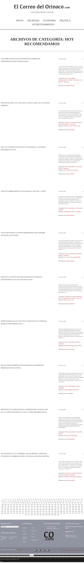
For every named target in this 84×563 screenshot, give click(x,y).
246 (79, 511)
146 (32, 506)
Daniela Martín (70, 85)
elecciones (69, 257)
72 (77, 501)
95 (48, 502)
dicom (69, 300)
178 (43, 508)
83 (21, 502)
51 (29, 501)
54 (36, 501)
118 (31, 504)
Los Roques (78, 211)
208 (49, 509)
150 (43, 506)
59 (47, 501)
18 (35, 499)
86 (28, 502)
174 (32, 508)
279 (35, 514)
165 (5, 508)
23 (47, 499)
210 (55, 509)
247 (82, 511)
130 (67, 504)
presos (72, 170)
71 (75, 501)
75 (2, 502)
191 (82, 508)
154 (55, 506)
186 (67, 508)
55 (38, 501)
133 (76, 504)
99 (57, 502)
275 (82, 513)
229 (29, 511)
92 (41, 502)
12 (21, 499)
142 (20, 506)
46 (18, 501)
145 (29, 506)
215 (70, 509)
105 (75, 502)
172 (26, 508)
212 (61, 509)
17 (33, 499)
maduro (80, 345)
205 (41, 509)
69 (70, 501)
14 (26, 499)
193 (5, 509)
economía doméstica (76, 122)
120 (37, 504)
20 (40, 499)
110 (8, 504)
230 (32, 511)
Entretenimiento (43, 24)
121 (40, 504)
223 (11, 511)
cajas (70, 125)
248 (2, 513)
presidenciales (77, 257)
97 (53, 502)
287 (58, 514)
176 (38, 508)
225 (17, 511)
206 (43, 509)
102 (66, 502)
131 (70, 504)
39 (1, 501)
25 (51, 499)
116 (26, 504)
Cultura (33, 527)
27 (56, 499)
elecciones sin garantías (70, 345)
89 (34, 502)
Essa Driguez (69, 393)
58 (45, 501)
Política (65, 20)
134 (79, 504)
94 (46, 502)
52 (31, 501)
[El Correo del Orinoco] (42, 7)
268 (61, 513)
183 (58, 508)
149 (41, 506)
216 (73, 509)
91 (39, 502)
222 (8, 511)
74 (82, 501)
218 (79, 509)
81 (16, 502)
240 (61, 511)
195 (11, 509)
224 (14, 511)
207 (46, 509)
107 (81, 502)
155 (58, 506)
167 (11, 508)
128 (61, 504)
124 (49, 504)
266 (55, 513)
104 (72, 502)
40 (4, 501)
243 (70, 511)
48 (22, 501)
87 (30, 502)
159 (70, 506)
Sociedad (33, 20)
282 (43, 514)
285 (52, 514)
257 (29, 513)
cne (65, 257)
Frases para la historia (51, 526)
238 (55, 511)
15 (28, 499)
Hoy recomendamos (70, 78)
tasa (72, 300)
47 (20, 501)
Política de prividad (70, 550)
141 (17, 506)
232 (38, 511)
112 (14, 504)
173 (29, 508)
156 (61, 506)
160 (73, 506)
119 (34, 504)
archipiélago (67, 211)
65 (61, 501)
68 (68, 501)
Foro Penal (67, 170)
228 (26, 511)
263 (46, 513)
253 (17, 513)
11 (19, 499)
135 (81, 504)
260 (38, 513)
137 (5, 506)
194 (8, 509)
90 (37, 502)
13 (24, 499)
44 (13, 501)
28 (58, 499)
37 (79, 499)
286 (55, 514)
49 (24, 501)
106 (78, 502)
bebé (72, 211)
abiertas (66, 125)
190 (79, 508)
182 (55, 508)
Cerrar (1, 561)
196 (14, 509)
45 (15, 501)
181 (52, 508)
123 (46, 504)
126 (55, 504)
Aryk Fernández (70, 129)
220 (2, 511)
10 (17, 499)
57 (43, 501)
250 (8, 513)
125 (52, 504)
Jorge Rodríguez (68, 389)
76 (5, 502)
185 (64, 508)
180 (49, 508)
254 (20, 513)
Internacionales (62, 80)
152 (49, 506)
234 (43, 511)
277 (29, 514)
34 (72, 499)
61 (52, 501)
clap (79, 125)
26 (54, 499)
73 (80, 501)
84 (23, 502)
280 (38, 514)
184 (61, 508)
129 (64, 504)
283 (46, 514)
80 (14, 502)
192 (2, 509)
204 (38, 509)
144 (26, 506)
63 (57, 501)
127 (58, 504)
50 (27, 501)
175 (35, 508)
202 (32, 509)
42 (8, 501)
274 (79, 513)
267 (58, 513)
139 (11, 506)
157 (64, 506)
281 (41, 514)
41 (6, 501)
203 (35, 509)
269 (64, 513)
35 (74, 499)
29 (60, 499)
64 (59, 501)
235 (46, 511)
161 (76, 506)
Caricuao (74, 125)
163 (82, 506)
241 (64, 511)
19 (38, 499)
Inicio (19, 20)
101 (63, 502)
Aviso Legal (63, 550)
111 (11, 504)
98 (55, 502)
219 (82, 509)
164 (2, 508)
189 (76, 508)
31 (65, 499)
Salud (33, 533)
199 (23, 509)
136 (2, 506)
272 (73, 513)
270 (67, 513)
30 (63, 499)
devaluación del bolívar (70, 476)
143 (23, 506)
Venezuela (66, 81)
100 (60, 502)
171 (23, 508)
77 (7, 502)
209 (52, 509)
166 (8, 508)
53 (34, 501)
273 (76, 513)
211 (58, 509)
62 (54, 501)
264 (49, 513)
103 (69, 502)
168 (14, 508)
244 (73, 511)
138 (8, 506)
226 (20, 511)
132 (73, 504)
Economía (49, 20)
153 (52, 506)
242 (67, 511)
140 (14, 506)
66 (64, 501)
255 (23, 513)
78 (9, 502)
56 (41, 501)
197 (17, 509)
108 (2, 504)
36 (77, 499)
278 (32, 514)
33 (70, 499)
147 (35, 506)
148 (38, 506)
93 (44, 502)
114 (20, 504)
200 (26, 509)
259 (35, 513)
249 (5, 513)
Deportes (33, 536)
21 (42, 499)
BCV (65, 300)
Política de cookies (79, 550)
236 (49, 511)
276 (26, 514)
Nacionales (79, 166)
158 (67, 506)
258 (32, 513)
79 (11, 502)
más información (26, 555)
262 (43, 513)
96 (51, 502)
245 (76, 511)
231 (35, 511)
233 (41, 511)
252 (14, 513)
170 (20, 508)
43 (11, 501)
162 (79, 506)
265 (52, 513)
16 (31, 499)
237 (52, 511)
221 (5, 511)
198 (20, 509)
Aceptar (31, 555)
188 (73, 508)
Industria (24, 541)
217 (76, 509)
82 (18, 502)
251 (11, 513)
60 (50, 501)
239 (58, 511)
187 (70, 508)
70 (73, 501)
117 (28, 504)
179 (46, 508)
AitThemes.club (20, 549)
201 (29, 509)
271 (70, 513)
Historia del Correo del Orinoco (52, 528)
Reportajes (34, 530)
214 (67, 509)
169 (17, 508)
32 (67, 499)
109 (5, 504)
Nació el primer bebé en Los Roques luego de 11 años (23, 191)
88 (32, 502)
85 (25, 502)
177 (41, 508)
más (82, 58)
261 (41, 513)
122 (43, 504)
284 (49, 514)
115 (23, 504)
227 (23, 511)
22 (44, 499)
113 (17, 504)
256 (26, 513)
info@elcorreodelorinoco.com (71, 536)
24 (49, 499)
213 (64, 509)
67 (66, 501)
